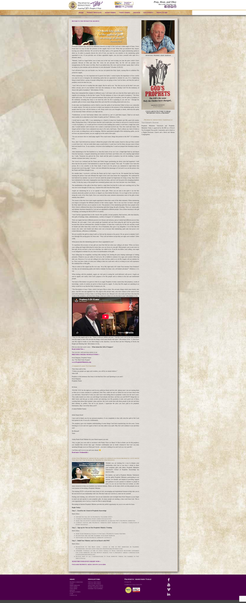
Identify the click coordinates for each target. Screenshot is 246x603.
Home (81, 13)
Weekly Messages (94, 13)
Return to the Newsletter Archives (85, 21)
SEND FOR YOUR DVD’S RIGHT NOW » (86, 561)
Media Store (161, 13)
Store (71, 593)
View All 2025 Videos (94, 584)
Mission (136, 13)
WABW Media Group (145, 601)
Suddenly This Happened (95, 588)
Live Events (148, 13)
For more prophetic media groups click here (89, 564)
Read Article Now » (78, 349)
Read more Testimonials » (80, 452)
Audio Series (110, 13)
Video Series (124, 13)
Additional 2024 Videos (95, 585)
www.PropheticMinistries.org (81, 362)
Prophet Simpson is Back (95, 587)
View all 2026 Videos (94, 582)
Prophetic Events (75, 592)
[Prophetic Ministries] (85, 5)
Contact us (73, 595)
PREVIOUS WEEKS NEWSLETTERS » (85, 354)
